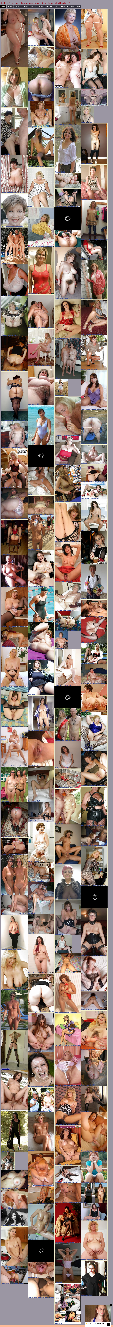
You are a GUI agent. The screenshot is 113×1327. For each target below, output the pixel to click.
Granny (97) (49, 6)
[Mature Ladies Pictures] (61, 640)
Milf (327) (10, 6)
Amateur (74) (64, 6)
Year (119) (40, 6)
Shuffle (78, 6)
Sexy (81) (56, 6)
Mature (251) (18, 6)
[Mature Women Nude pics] (61, 387)
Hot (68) (72, 6)
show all (3, 6)
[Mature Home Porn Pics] (87, 114)
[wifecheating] (8, 1160)
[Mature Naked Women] (63, 943)
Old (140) (26, 6)
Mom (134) (33, 6)
